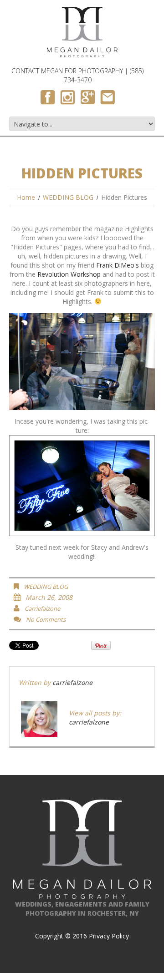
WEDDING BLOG (68, 197)
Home (26, 197)
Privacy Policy (109, 936)
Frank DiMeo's (117, 265)
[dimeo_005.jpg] (82, 360)
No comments (46, 619)
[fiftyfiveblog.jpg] (82, 485)
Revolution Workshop (69, 274)
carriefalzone (42, 608)
